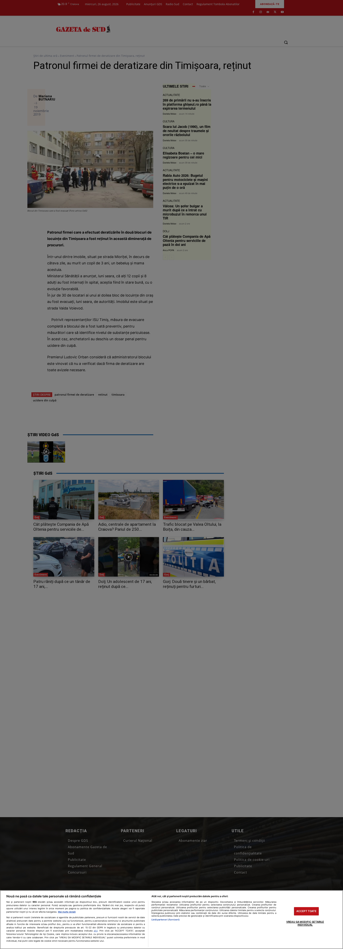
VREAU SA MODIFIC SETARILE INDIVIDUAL (305, 923)
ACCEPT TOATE (306, 911)
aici (96, 930)
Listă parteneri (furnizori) (165, 919)
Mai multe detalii (67, 911)
